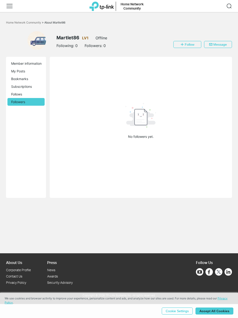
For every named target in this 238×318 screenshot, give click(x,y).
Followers (18, 102)
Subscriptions (21, 86)
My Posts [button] (18, 71)
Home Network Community (24, 22)
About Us (14, 262)
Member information (26, 63)
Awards (52, 276)
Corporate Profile (18, 270)
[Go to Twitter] (218, 272)
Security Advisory (60, 282)
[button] (9, 6)
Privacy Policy (16, 282)
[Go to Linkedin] (228, 272)
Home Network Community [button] (132, 6)
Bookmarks (19, 79)
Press (52, 262)
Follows (16, 94)
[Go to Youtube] (199, 272)
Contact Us (14, 276)
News (51, 270)
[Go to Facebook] (209, 272)
